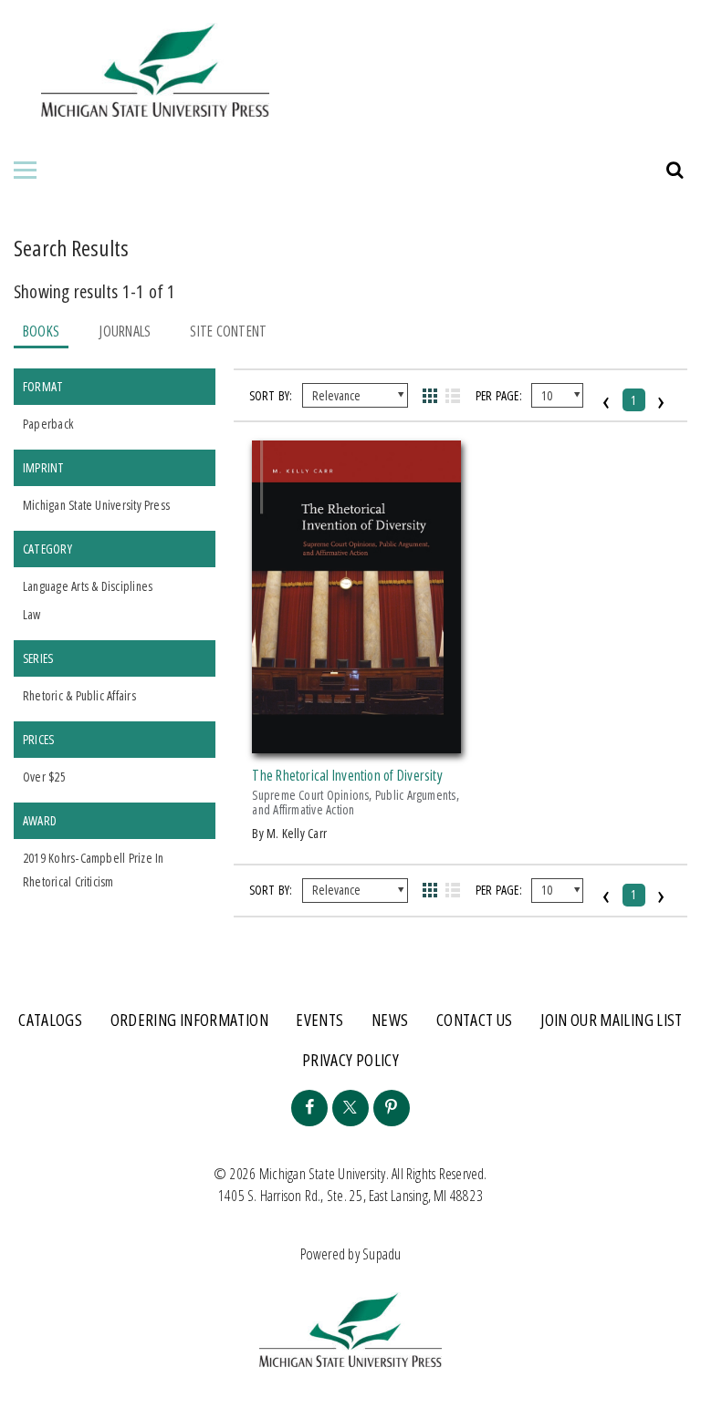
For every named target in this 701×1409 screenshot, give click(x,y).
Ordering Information (189, 1020)
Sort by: (271, 395)
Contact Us (474, 1020)
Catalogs (50, 1020)
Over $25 (44, 776)
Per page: (499, 395)
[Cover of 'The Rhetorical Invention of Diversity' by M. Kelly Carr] (356, 742)
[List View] (453, 396)
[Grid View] (429, 396)
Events (319, 1020)
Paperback (48, 423)
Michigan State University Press (96, 504)
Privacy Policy (350, 1060)
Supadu (381, 1254)
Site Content (228, 331)
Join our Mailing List (611, 1020)
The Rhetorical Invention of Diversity (347, 775)
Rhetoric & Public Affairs (79, 695)
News (389, 1020)
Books (41, 331)
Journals (125, 331)
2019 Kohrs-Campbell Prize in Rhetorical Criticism (93, 869)
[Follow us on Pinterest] (391, 1108)
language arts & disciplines (87, 586)
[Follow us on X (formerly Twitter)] (350, 1108)
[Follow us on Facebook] (309, 1108)
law (32, 614)
